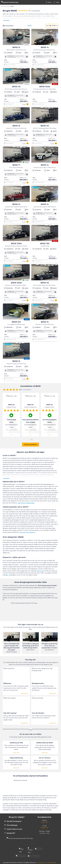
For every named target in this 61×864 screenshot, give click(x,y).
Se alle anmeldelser (30, 444)
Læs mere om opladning (27, 532)
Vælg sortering (47, 25)
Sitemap (41, 862)
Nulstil (29, 25)
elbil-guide (40, 571)
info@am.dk (44, 827)
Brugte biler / (7, 6)
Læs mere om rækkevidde (26, 503)
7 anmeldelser (35, 10)
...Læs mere (6, 20)
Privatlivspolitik (51, 862)
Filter (54, 25)
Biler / (2, 6)
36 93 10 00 (44, 822)
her (6, 575)
